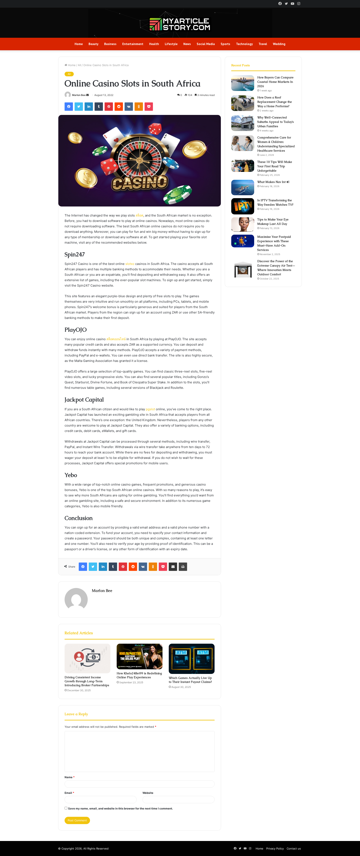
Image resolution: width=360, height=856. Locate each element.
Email (69, 792)
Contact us (294, 848)
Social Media (206, 44)
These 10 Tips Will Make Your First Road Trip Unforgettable (274, 166)
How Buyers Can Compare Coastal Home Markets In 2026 (275, 82)
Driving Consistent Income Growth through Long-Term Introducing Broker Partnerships (87, 681)
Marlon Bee (79, 95)
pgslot (150, 409)
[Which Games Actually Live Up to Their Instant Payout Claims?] (192, 659)
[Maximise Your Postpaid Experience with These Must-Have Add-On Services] (242, 241)
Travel (263, 44)
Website (147, 792)
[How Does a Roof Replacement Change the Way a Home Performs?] (242, 103)
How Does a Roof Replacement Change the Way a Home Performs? (274, 102)
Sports (225, 44)
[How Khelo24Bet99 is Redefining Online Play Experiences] (139, 656)
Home (79, 44)
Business (110, 44)
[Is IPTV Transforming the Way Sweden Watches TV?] (242, 206)
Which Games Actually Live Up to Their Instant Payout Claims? (190, 680)
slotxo (129, 264)
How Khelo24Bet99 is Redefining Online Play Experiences (139, 675)
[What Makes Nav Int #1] (242, 187)
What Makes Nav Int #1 (273, 182)
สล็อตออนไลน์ (116, 339)
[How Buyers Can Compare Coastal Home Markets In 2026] (242, 83)
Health (154, 44)
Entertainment (132, 44)
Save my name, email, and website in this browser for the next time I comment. (120, 808)
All (79, 65)
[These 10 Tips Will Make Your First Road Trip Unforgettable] (242, 166)
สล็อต (139, 215)
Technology (244, 44)
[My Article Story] (180, 24)
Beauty (93, 44)
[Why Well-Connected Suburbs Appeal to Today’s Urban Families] (242, 123)
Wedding (279, 44)
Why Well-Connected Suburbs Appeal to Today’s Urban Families (275, 122)
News (187, 44)
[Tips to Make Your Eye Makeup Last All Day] (242, 224)
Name (70, 777)
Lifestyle (171, 44)
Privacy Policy (275, 848)
